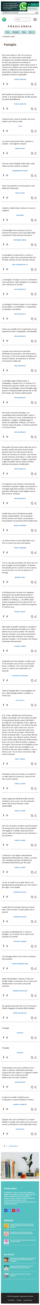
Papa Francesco (20, 289)
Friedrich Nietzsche (20, 991)
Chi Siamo (11, 1300)
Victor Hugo (20, 1129)
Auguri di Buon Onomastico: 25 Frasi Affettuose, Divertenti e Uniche (21, 1266)
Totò (20, 126)
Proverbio (20, 215)
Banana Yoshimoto (20, 1104)
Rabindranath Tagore (20, 171)
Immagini (16, 32)
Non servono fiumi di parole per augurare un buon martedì (23, 1240)
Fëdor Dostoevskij (20, 1013)
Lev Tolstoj (20, 700)
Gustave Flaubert (20, 941)
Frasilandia (5, 36)
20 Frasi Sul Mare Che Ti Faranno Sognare (20, 1274)
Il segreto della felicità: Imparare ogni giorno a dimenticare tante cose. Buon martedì (22, 1225)
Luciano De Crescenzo (20, 675)
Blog (24, 32)
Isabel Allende (19, 783)
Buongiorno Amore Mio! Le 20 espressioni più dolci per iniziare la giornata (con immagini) (23, 1259)
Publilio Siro (20, 193)
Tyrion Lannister (20, 79)
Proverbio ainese (20, 240)
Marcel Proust (19, 612)
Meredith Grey (20, 577)
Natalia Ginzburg (20, 525)
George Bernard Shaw (20, 963)
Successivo (14, 1146)
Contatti (19, 1300)
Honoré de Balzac (20, 892)
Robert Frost (20, 148)
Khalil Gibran (20, 759)
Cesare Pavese (20, 1082)
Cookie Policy (27, 1300)
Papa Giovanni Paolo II (20, 264)
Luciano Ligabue (20, 646)
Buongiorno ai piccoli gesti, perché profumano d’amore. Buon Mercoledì (21, 1232)
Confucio (20, 1033)
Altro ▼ (31, 32)
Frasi (7, 32)
